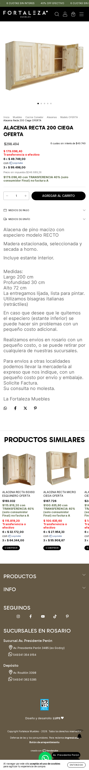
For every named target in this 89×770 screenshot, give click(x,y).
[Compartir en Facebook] (15, 408)
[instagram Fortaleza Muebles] (18, 616)
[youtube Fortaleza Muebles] (43, 616)
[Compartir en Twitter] (26, 408)
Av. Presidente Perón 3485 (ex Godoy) (39, 648)
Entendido (76, 765)
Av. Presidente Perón (66, 755)
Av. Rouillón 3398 (24, 672)
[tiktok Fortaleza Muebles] (55, 616)
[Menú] (81, 14)
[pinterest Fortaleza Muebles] (67, 616)
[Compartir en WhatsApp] (5, 408)
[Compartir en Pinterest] (35, 408)
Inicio (6, 117)
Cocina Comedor (34, 117)
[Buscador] (57, 14)
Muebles (17, 117)
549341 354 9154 (24, 654)
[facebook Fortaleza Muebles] (30, 616)
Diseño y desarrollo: (42, 718)
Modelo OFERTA (69, 117)
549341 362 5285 (25, 679)
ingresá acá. (72, 737)
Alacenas (52, 117)
